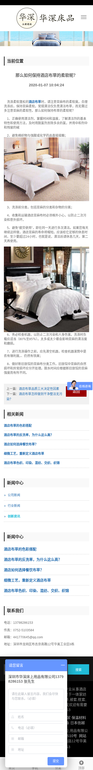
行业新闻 (14, 506)
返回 (76, 391)
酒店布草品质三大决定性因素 (39, 389)
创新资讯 (14, 516)
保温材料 (79, 718)
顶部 (81, 768)
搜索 (78, 670)
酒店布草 (35, 102)
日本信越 (77, 723)
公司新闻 (14, 495)
